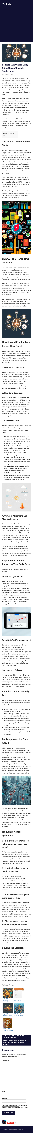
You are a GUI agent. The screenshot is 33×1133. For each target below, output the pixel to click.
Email (4, 1091)
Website (4, 1098)
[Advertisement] (16, 25)
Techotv (6, 3)
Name (4, 1084)
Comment (5, 1060)
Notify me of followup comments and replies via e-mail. (15, 1107)
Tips (11, 74)
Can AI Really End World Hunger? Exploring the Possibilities (13, 1036)
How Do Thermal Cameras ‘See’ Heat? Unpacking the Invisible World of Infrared (14, 1042)
